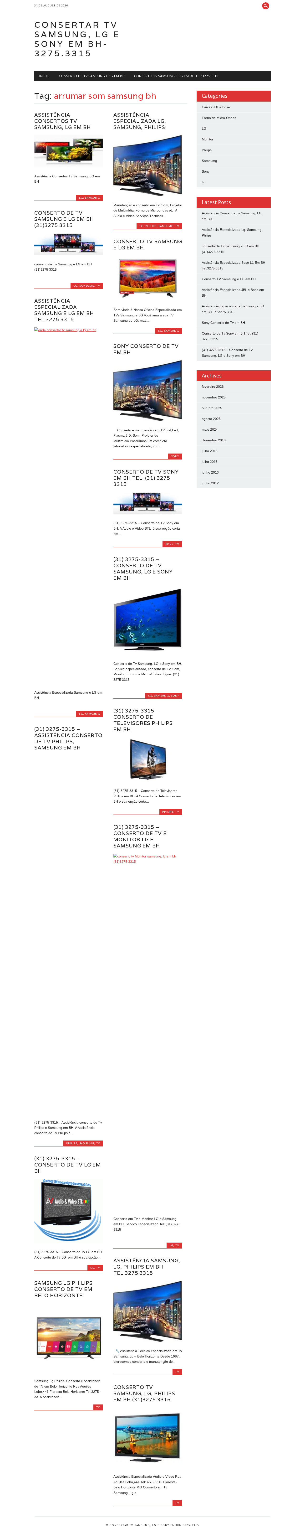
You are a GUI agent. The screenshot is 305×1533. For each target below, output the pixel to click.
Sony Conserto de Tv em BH (146, 349)
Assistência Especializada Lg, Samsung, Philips (139, 121)
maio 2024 (210, 429)
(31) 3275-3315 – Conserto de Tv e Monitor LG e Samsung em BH (140, 836)
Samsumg (92, 197)
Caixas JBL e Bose (216, 107)
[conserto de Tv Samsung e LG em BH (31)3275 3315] (68, 254)
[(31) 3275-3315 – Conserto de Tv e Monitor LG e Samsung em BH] (147, 861)
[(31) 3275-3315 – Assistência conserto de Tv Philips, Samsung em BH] (68, 1112)
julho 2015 (210, 462)
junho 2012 (210, 483)
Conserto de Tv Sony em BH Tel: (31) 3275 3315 (146, 478)
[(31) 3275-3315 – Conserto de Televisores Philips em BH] (147, 781)
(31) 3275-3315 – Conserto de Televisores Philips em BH (143, 720)
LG (81, 197)
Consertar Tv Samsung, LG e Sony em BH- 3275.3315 (77, 39)
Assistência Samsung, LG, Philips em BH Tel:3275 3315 (146, 1266)
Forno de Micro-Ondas (219, 118)
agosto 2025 (211, 419)
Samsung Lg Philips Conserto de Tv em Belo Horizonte (63, 1289)
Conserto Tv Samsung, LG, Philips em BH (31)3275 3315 (144, 1393)
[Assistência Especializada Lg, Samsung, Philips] (147, 195)
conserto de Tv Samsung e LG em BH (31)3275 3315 (64, 219)
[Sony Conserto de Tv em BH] (147, 420)
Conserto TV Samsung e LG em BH (147, 244)
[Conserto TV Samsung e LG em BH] (147, 300)
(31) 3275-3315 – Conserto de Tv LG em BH (67, 1164)
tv (177, 226)
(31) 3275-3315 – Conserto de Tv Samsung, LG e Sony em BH (143, 568)
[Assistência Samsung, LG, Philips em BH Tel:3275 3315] (147, 1341)
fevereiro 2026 (213, 386)
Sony (175, 456)
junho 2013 (210, 472)
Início (44, 76)
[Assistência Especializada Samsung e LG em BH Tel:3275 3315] (68, 330)
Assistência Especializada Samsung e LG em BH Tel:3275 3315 (64, 310)
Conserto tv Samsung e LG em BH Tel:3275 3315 (176, 76)
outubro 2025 (212, 408)
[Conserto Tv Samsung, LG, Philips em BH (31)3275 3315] (147, 1466)
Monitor (207, 139)
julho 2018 (210, 451)
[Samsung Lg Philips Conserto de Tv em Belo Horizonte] (68, 1371)
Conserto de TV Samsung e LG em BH (92, 76)
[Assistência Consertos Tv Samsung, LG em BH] (68, 166)
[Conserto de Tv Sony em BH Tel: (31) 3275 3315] (147, 513)
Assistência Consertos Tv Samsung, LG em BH (62, 121)
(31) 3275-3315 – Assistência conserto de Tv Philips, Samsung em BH (68, 738)
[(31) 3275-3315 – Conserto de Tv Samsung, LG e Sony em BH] (147, 653)
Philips (151, 226)
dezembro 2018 (214, 440)
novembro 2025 (214, 397)
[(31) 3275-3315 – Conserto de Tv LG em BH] (68, 1242)
